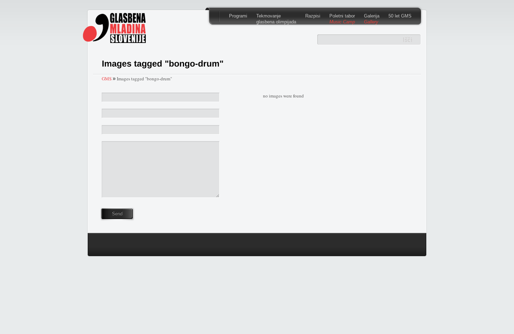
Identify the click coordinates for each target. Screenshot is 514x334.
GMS (107, 78)
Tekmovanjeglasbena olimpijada (276, 18)
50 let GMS (400, 16)
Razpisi (312, 16)
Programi (238, 16)
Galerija (371, 18)
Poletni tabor (342, 18)
